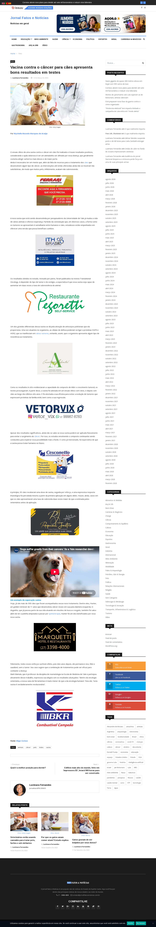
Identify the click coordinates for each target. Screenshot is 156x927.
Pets (20, 53)
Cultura (108, 527)
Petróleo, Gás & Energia (114, 574)
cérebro (126, 747)
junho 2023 (109, 327)
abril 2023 (109, 335)
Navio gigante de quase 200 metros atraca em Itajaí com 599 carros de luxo (123, 82)
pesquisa (121, 778)
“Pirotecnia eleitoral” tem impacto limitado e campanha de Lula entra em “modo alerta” (122, 109)
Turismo (108, 613)
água (116, 788)
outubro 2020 (110, 452)
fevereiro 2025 (111, 249)
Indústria (108, 551)
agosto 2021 (110, 413)
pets (34, 747)
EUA (140, 757)
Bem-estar (109, 508)
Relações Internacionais (114, 586)
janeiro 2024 (110, 300)
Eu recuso (141, 923)
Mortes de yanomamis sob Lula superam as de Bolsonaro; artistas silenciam (52, 2)
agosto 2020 (110, 460)
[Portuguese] (6, 3)
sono (122, 783)
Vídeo (44, 45)
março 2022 (110, 386)
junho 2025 (109, 234)
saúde (138, 778)
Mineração (109, 562)
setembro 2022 (111, 362)
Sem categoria (111, 598)
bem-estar (111, 737)
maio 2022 (109, 378)
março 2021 (110, 432)
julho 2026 (109, 183)
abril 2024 (109, 288)
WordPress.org (111, 646)
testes (41, 747)
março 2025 (110, 245)
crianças (140, 742)
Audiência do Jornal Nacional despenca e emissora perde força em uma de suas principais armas (123, 159)
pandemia (111, 778)
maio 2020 (109, 471)
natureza (131, 772)
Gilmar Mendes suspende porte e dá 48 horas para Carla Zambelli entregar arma (125, 141)
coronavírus (119, 742)
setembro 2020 (111, 456)
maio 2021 (109, 425)
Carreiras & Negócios (131, 39)
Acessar (108, 634)
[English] (3, 3)
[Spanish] (9, 3)
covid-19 (130, 742)
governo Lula (112, 762)
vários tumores (42, 333)
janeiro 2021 (110, 440)
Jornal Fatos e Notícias (29, 18)
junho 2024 (109, 280)
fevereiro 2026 (111, 202)
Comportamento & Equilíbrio (116, 524)
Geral (114, 39)
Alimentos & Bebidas (113, 500)
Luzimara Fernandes (20, 78)
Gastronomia (18, 45)
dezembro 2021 (111, 397)
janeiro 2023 (110, 347)
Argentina (110, 732)
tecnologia (137, 783)
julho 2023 (109, 323)
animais (20, 747)
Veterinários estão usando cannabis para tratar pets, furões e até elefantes (23, 840)
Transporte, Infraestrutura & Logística (120, 609)
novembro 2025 (111, 214)
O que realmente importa (135, 129)
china (142, 737)
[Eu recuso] (153, 923)
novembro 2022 (111, 354)
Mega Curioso (22, 741)
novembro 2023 (111, 308)
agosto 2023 (110, 319)
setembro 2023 (111, 315)
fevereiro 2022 (111, 390)
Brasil (134, 737)
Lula (129, 767)
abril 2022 (109, 382)
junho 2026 (109, 187)
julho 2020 (109, 464)
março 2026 (110, 199)
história (122, 762)
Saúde (55, 39)
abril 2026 (109, 195)
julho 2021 (109, 417)
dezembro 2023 (111, 304)
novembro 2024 (111, 261)
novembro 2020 (111, 448)
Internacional (110, 555)
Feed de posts (111, 638)
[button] (141, 2)
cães (86, 162)
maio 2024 (109, 284)
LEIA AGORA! (67, 29)
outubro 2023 (110, 312)
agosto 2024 (110, 273)
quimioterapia (54, 613)
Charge (108, 516)
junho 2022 (109, 374)
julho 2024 (109, 277)
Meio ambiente (41, 39)
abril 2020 (109, 475)
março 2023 (110, 339)
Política (90, 39)
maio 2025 (109, 238)
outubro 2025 (110, 218)
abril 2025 (109, 241)
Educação (25, 39)
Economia (77, 39)
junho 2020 (109, 467)
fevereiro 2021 (111, 436)
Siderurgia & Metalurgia (114, 601)
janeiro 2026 (110, 206)
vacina (48, 747)
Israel (109, 767)
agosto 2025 (110, 226)
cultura (109, 747)
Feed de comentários (113, 642)
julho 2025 (109, 230)
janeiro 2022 (110, 393)
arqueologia (121, 732)
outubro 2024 (110, 265)
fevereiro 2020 (111, 483)
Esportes (102, 39)
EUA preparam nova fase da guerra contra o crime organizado (122, 103)
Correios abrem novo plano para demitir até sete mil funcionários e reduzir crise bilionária (124, 89)
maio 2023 (109, 331)
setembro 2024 (111, 269)
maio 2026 (109, 191)
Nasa (123, 772)
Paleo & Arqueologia (113, 570)
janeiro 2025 (110, 253)
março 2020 (110, 479)
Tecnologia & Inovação (114, 605)
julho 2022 (109, 370)
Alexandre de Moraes (115, 726)
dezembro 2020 (111, 444)
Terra (109, 788)
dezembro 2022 (111, 351)
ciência (109, 742)
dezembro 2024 (111, 257)
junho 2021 (109, 421)
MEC (135, 767)
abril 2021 (109, 429)
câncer (37, 436)
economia (124, 752)
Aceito (130, 923)
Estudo (133, 757)
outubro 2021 (110, 405)
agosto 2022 (110, 366)
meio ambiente (112, 772)
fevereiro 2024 (111, 296)
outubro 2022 (110, 358)
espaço (109, 757)
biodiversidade (123, 737)
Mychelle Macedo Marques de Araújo (31, 133)
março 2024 (110, 292)
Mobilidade (109, 566)
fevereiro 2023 (111, 343)
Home (14, 39)
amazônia (130, 726)
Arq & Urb (33, 45)
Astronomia (134, 732)
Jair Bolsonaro (119, 767)
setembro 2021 (111, 409)
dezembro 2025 (111, 210)
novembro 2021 (111, 401)
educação (134, 752)
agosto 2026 (110, 179)
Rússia (130, 778)
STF (128, 783)
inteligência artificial (136, 762)
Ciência (65, 39)
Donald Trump (112, 752)
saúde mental (112, 783)
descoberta (136, 747)
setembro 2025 (111, 222)
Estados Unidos (121, 757)
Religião (108, 590)
